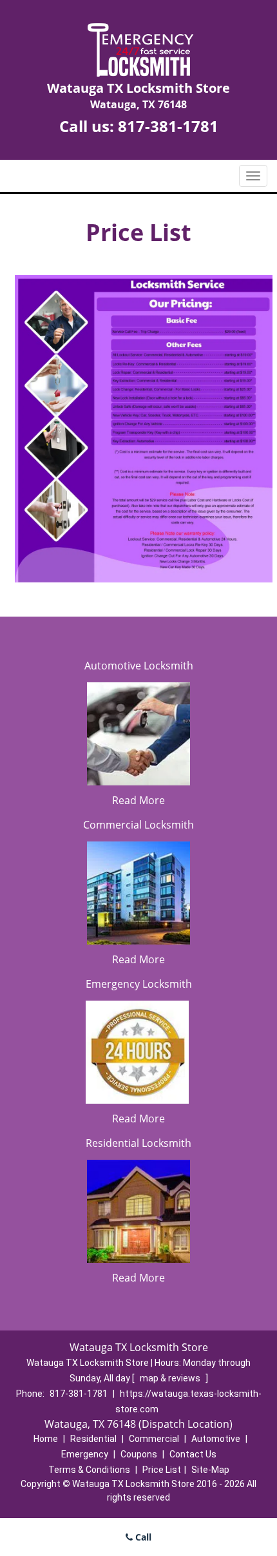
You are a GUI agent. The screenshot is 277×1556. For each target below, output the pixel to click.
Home (45, 1439)
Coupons (138, 1454)
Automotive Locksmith (138, 665)
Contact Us (192, 1454)
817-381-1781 (168, 126)
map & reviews (171, 1378)
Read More (138, 800)
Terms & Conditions (89, 1470)
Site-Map (210, 1470)
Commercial (154, 1439)
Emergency (84, 1454)
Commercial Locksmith (138, 825)
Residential (93, 1439)
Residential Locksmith (138, 1143)
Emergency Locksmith (139, 984)
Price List (161, 1470)
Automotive (215, 1439)
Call (142, 1537)
